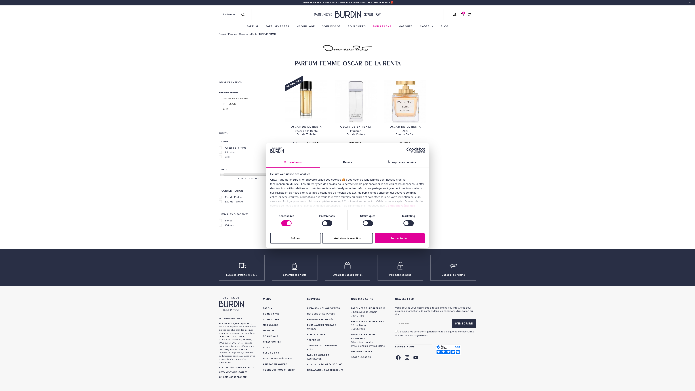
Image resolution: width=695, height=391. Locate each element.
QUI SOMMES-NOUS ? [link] (230, 318)
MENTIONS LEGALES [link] (236, 372)
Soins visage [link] (271, 314)
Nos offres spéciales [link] (277, 358)
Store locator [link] (361, 357)
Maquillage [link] (270, 325)
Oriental (230, 225)
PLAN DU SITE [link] (271, 353)
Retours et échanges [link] (321, 314)
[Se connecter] (455, 14)
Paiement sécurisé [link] (400, 274)
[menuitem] (252, 26)
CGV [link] (221, 372)
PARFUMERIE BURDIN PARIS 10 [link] (368, 308)
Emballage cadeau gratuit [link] (347, 274)
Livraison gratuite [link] (241, 274)
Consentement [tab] (293, 162)
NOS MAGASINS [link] (362, 298)
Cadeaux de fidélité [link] (453, 274)
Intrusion (229, 104)
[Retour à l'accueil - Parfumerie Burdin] (347, 14)
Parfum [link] (267, 308)
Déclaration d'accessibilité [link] (325, 370)
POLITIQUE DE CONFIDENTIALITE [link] (236, 367)
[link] (252, 26)
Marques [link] (268, 330)
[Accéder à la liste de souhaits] (469, 14)
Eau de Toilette (234, 201)
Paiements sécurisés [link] (320, 319)
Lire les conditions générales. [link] (411, 335)
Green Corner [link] (272, 342)
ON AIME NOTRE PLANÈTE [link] (233, 377)
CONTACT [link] (313, 364)
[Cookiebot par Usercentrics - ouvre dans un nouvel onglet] (409, 150)
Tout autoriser (399, 238)
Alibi (226, 109)
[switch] (327, 223)
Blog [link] (266, 347)
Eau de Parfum (233, 197)
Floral (228, 220)
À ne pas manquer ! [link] (275, 364)
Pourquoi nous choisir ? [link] (279, 370)
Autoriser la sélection (347, 238)
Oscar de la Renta (230, 82)
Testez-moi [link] (314, 340)
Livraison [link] (313, 308)
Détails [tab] (347, 162)
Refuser (295, 238)
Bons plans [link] (270, 336)
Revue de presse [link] (361, 351)
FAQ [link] (309, 355)
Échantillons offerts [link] (294, 274)
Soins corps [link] (271, 319)
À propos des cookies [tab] (402, 162)
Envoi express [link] (331, 308)
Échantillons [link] (316, 334)
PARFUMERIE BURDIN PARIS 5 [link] (367, 321)
